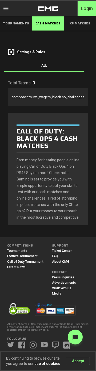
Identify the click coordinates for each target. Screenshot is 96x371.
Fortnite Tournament (22, 256)
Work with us (61, 288)
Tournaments (17, 251)
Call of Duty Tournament (25, 262)
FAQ (55, 256)
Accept (78, 361)
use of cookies (47, 363)
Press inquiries (63, 277)
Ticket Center (62, 251)
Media (56, 293)
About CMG (60, 262)
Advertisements (64, 282)
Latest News (16, 267)
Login (87, 8)
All (44, 65)
